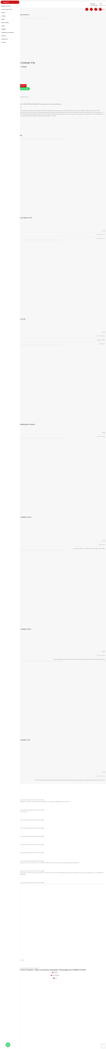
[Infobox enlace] (55, 965)
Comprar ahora (21, 85)
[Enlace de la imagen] (55, 893)
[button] (8, 1045)
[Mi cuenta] (87, 9)
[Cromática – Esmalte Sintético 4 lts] (33, 697)
